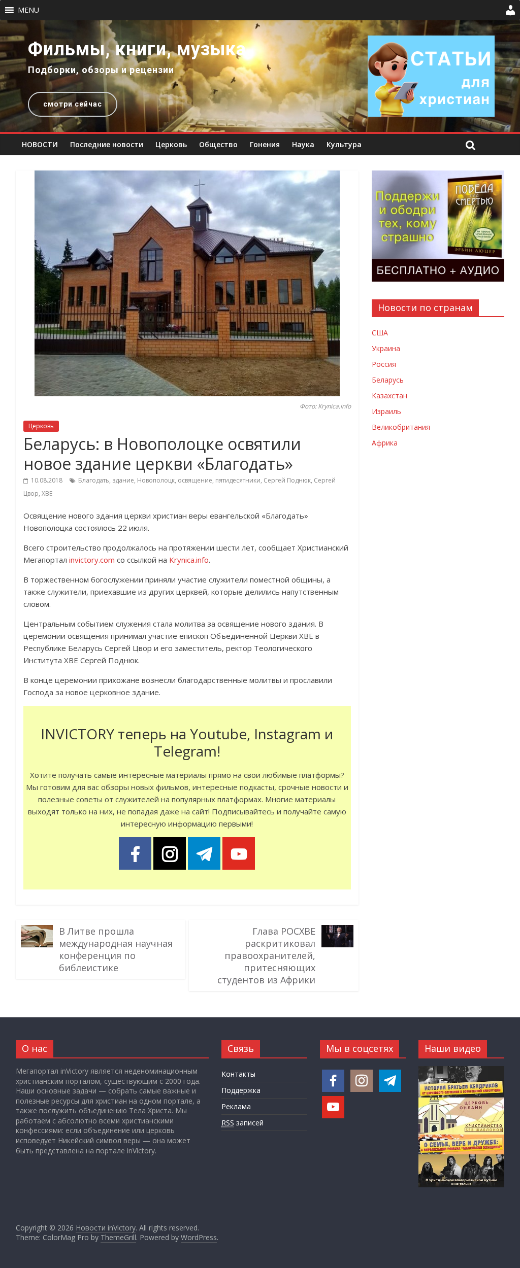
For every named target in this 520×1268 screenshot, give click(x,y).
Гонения (265, 144)
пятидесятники (238, 480)
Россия (384, 364)
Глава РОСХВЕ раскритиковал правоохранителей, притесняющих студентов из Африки (266, 955)
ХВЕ (47, 493)
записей (242, 1122)
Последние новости (106, 144)
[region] (260, 76)
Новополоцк (156, 480)
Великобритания (401, 427)
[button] (28, 10)
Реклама (236, 1106)
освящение (195, 480)
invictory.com (92, 560)
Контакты (238, 1074)
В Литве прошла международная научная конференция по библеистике (116, 949)
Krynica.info (189, 560)
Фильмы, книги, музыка (137, 49)
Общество (218, 144)
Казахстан (389, 395)
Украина (386, 348)
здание (123, 480)
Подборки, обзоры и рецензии (101, 69)
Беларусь (388, 380)
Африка (385, 443)
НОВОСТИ (40, 144)
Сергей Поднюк (287, 480)
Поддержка (241, 1090)
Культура (344, 144)
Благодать (93, 480)
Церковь (171, 144)
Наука (303, 144)
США (380, 332)
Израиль (386, 411)
